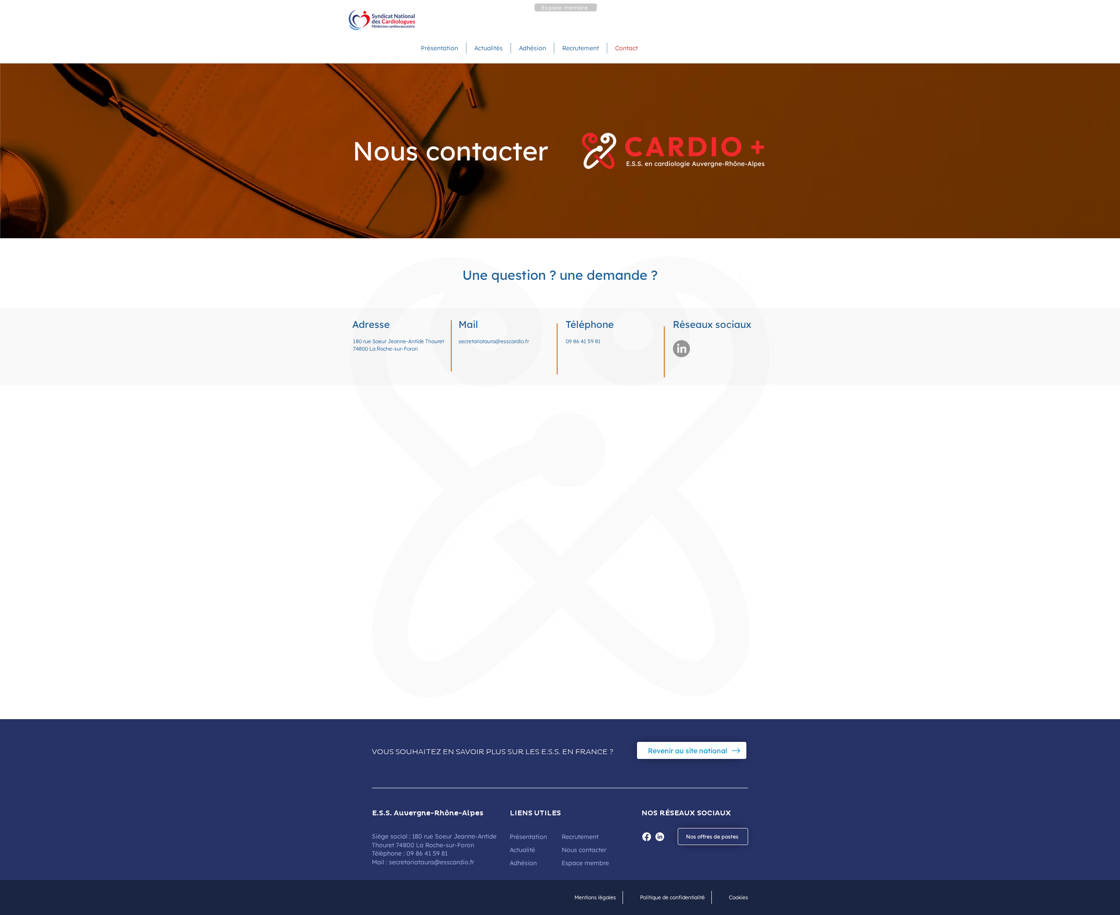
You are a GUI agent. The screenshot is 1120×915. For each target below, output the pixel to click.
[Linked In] (681, 348)
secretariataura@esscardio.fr (494, 341)
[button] (566, 7)
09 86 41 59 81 (583, 341)
